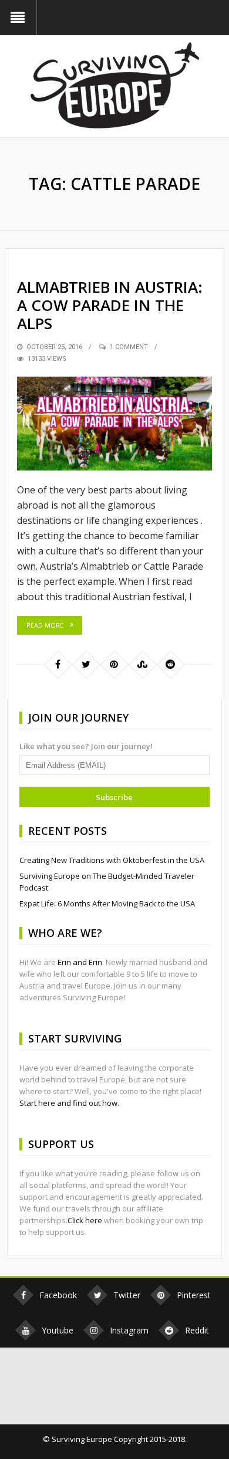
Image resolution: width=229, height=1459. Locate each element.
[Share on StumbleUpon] (142, 664)
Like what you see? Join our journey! (86, 746)
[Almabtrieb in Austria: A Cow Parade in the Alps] (114, 423)
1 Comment (129, 347)
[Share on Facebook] (57, 664)
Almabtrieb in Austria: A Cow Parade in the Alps (110, 305)
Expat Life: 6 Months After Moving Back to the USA (107, 903)
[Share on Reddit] (170, 664)
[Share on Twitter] (85, 664)
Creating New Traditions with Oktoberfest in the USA (111, 860)
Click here (85, 1220)
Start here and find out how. (69, 1103)
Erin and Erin (80, 962)
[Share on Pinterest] (114, 664)
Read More (44, 625)
